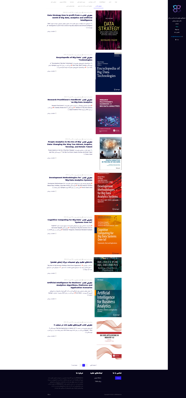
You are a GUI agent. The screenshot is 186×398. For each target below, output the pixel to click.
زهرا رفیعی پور (78, 55)
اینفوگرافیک (102, 2)
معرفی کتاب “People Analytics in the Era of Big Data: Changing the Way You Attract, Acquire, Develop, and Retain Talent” (69, 144)
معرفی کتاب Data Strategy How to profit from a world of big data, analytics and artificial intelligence (69, 18)
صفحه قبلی (93, 365)
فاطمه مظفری (78, 259)
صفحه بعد (74, 365)
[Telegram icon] (175, 40)
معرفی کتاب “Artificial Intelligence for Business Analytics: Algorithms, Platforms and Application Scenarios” (69, 285)
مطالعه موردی (63, 2)
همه (116, 2)
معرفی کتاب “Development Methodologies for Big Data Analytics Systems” (70, 179)
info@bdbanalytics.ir (176, 36)
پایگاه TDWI (98, 381)
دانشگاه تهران (97, 378)
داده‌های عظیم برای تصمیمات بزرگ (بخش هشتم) (71, 262)
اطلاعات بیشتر (51, 31)
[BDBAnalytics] (177, 8)
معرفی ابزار (53, 2)
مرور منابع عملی (81, 2)
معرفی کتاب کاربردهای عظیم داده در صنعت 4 (73, 325)
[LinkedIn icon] (178, 40)
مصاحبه (72, 2)
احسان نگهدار (78, 12)
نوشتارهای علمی (70, 6)
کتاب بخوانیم (92, 2)
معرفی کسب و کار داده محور (85, 6)
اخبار (110, 2)
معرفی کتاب (98, 6)
